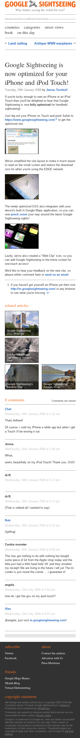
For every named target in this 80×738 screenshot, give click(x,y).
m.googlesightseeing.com (48, 620)
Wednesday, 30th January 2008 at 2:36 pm (32, 449)
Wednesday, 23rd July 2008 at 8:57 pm (30, 613)
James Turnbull (57, 90)
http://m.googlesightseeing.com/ (33, 288)
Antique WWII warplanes (53, 43)
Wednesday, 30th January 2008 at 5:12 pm (32, 480)
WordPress (44, 708)
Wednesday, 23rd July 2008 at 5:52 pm (30, 589)
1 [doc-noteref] (56, 118)
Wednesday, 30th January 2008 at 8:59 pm (32, 549)
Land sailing (17, 43)
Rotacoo (65, 705)
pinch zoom (19, 214)
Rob (7, 520)
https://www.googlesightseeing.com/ (30, 119)
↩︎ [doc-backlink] (48, 292)
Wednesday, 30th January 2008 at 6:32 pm (32, 525)
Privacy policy (43, 715)
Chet (8, 409)
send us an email (56, 274)
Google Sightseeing (35, 6)
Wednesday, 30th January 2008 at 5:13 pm (32, 501)
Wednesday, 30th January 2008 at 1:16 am (32, 414)
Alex (8, 608)
